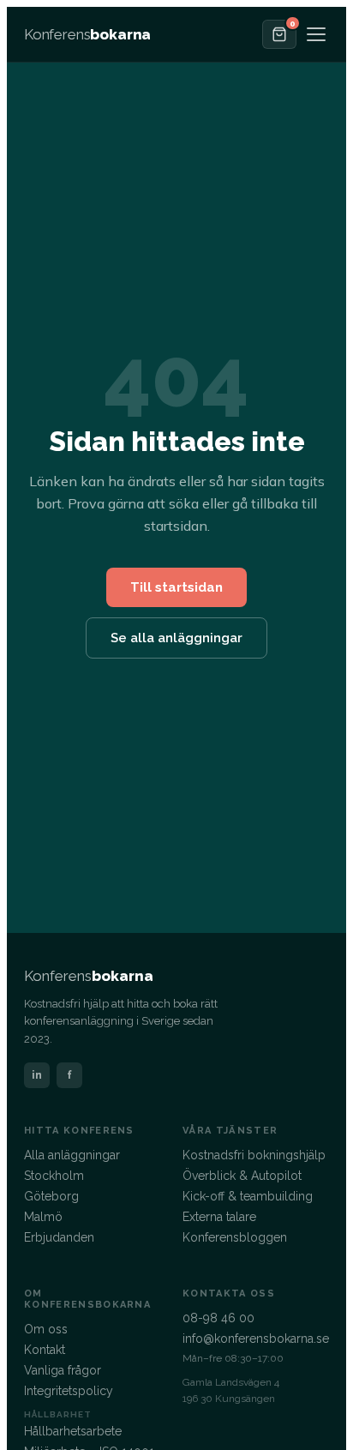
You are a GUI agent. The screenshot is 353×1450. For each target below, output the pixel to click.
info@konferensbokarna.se (255, 1338)
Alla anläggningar (72, 1155)
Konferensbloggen (234, 1237)
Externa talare (219, 1217)
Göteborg (51, 1196)
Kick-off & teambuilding (247, 1196)
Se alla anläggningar (176, 638)
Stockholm (54, 1175)
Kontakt (44, 1350)
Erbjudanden (59, 1237)
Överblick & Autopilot (242, 1175)
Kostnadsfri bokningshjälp (254, 1155)
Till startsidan (176, 587)
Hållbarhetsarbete (73, 1431)
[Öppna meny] (316, 34)
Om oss (46, 1329)
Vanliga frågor (62, 1370)
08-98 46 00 (218, 1318)
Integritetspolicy (68, 1391)
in (37, 1074)
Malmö (43, 1217)
